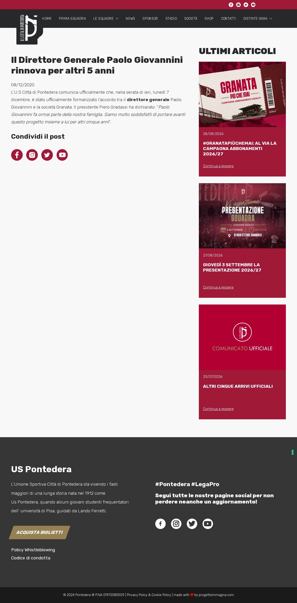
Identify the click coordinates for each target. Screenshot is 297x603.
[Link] (26, 32)
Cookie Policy (161, 595)
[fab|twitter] (191, 523)
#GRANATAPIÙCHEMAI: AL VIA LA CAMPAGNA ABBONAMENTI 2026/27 (240, 149)
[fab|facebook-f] (160, 523)
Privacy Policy (136, 595)
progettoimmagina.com (216, 595)
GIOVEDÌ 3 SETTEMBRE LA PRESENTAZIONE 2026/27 (232, 267)
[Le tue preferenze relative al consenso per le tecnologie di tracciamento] (292, 452)
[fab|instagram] (176, 523)
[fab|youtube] (208, 523)
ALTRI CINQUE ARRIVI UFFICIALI (238, 386)
